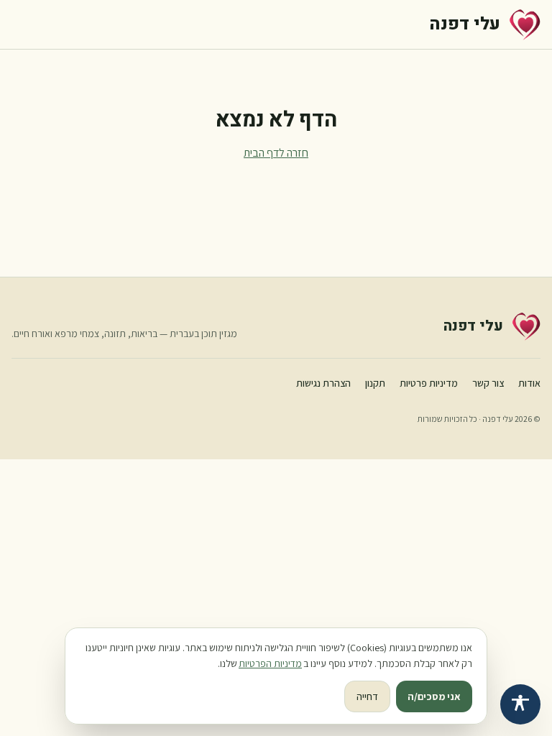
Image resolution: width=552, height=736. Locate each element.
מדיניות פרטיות (429, 383)
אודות (529, 383)
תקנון (375, 383)
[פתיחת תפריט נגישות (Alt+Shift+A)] (520, 704)
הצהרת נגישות (323, 383)
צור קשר (488, 383)
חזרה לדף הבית (276, 152)
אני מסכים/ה (434, 696)
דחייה (367, 696)
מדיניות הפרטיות (270, 663)
